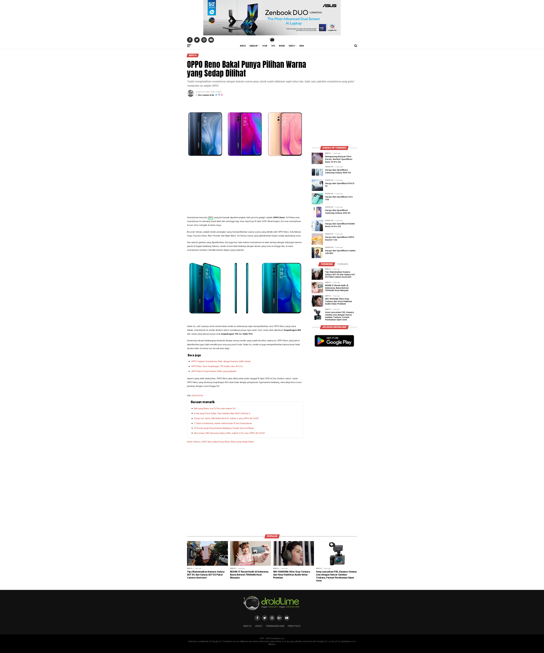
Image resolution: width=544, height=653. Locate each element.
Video (301, 45)
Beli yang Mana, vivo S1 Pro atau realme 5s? (215, 408)
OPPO (210, 217)
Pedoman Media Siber (275, 625)
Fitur (264, 45)
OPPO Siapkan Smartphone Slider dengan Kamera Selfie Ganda (220, 361)
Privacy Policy (294, 625)
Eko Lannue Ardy (206, 95)
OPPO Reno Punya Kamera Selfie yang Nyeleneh (213, 371)
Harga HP (254, 45)
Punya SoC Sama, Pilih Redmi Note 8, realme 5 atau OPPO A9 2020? (226, 418)
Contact (259, 625)
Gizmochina (197, 395)
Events (292, 45)
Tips (273, 45)
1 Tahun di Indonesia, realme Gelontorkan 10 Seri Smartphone (223, 423)
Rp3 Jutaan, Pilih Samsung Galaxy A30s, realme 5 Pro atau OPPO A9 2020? (229, 433)
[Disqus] (245, 487)
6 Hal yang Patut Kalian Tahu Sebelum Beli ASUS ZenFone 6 (222, 413)
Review (282, 45)
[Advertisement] (245, 192)
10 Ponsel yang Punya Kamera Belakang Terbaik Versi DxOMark (224, 428)
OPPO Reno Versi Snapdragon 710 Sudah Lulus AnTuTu (217, 366)
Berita (243, 45)
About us (247, 625)
